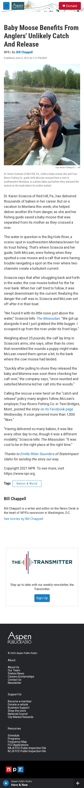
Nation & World (27, 483)
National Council (18, 713)
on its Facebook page (56, 409)
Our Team (14, 670)
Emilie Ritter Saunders (37, 454)
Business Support (18, 707)
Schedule (13, 735)
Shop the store (17, 710)
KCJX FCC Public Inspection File (27, 751)
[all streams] (79, 783)
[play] (6, 783)
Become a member (20, 701)
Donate (71, 6)
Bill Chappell (24, 52)
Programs (14, 738)
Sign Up (42, 598)
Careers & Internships (21, 676)
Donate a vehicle (18, 704)
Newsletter (14, 682)
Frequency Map (17, 741)
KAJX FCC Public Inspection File (27, 748)
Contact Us (14, 679)
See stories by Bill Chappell (23, 519)
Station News (16, 673)
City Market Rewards (20, 717)
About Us (13, 667)
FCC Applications (18, 745)
